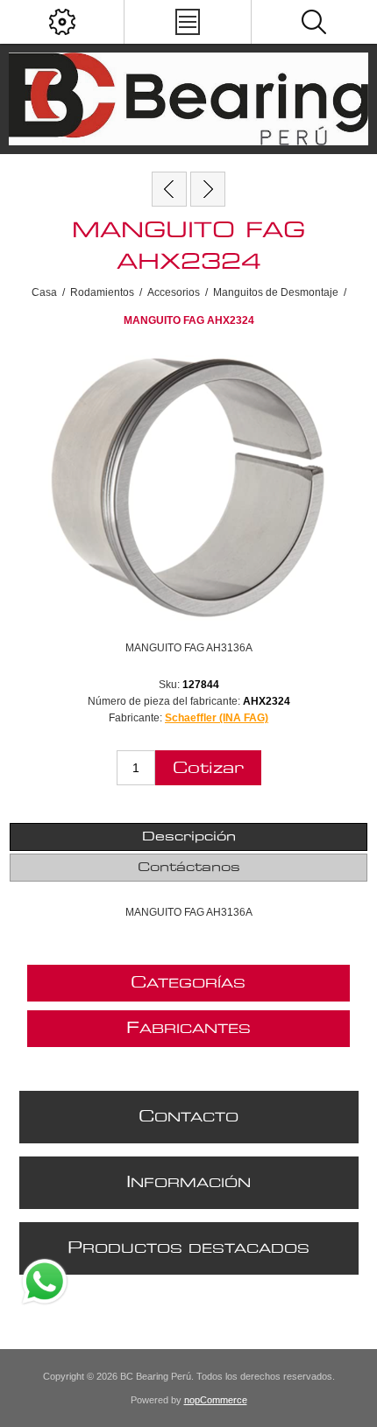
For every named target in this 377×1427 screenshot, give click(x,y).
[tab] (189, 837)
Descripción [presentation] (189, 837)
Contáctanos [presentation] (189, 867)
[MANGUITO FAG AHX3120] (207, 189)
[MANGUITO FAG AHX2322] (169, 189)
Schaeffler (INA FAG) (216, 718)
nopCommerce (215, 1400)
